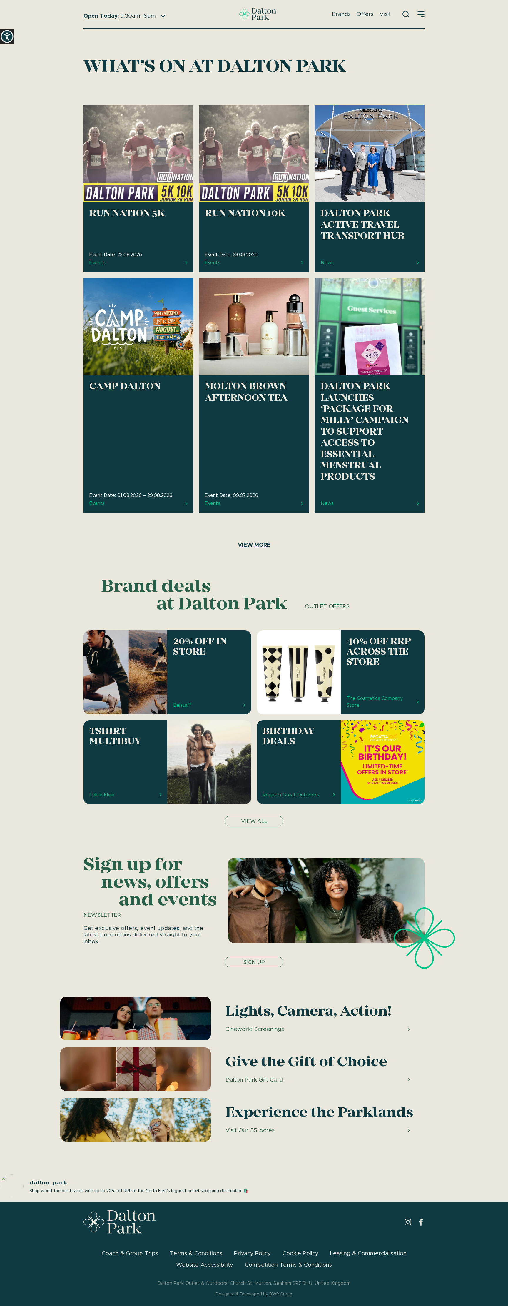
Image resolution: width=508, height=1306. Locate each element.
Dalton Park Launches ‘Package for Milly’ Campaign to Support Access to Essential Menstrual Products (365, 431)
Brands (341, 14)
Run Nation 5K (127, 213)
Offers (365, 14)
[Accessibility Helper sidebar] (7, 36)
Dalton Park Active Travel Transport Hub (363, 224)
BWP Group (280, 1294)
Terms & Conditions (196, 1253)
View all (254, 821)
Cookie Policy (300, 1253)
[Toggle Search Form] (405, 14)
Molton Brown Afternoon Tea (246, 391)
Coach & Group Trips (130, 1253)
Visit (385, 14)
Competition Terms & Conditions (288, 1264)
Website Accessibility (204, 1264)
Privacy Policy (252, 1253)
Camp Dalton (125, 386)
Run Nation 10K (245, 213)
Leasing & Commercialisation (368, 1253)
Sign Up (254, 962)
